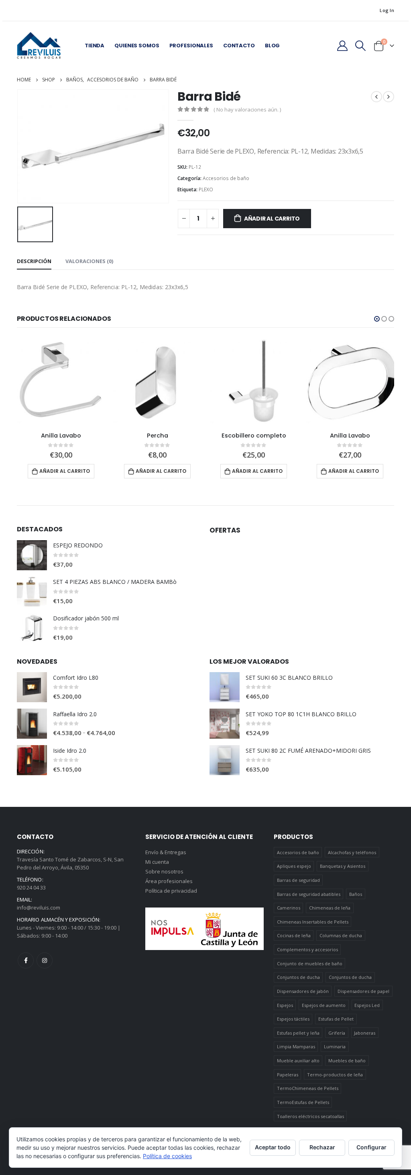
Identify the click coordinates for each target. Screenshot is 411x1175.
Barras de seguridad (298, 880)
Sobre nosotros (164, 871)
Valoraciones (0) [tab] (89, 261)
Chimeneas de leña (329, 908)
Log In (387, 10)
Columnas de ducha (340, 935)
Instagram (45, 960)
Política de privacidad (171, 890)
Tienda (94, 45)
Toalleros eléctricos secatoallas (310, 1116)
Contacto (239, 45)
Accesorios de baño (226, 178)
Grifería (336, 1033)
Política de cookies (167, 1156)
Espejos (285, 1005)
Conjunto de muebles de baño (309, 963)
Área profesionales (169, 881)
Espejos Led (367, 1005)
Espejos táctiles (293, 1019)
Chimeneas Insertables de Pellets (312, 922)
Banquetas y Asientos (342, 866)
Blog (272, 45)
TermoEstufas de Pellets (303, 1102)
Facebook (26, 960)
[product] (61, 381)
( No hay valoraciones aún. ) (247, 109)
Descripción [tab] (34, 261)
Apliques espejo (294, 866)
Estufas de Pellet (336, 1019)
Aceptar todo (273, 1147)
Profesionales (191, 45)
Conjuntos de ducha (298, 977)
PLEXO (206, 189)
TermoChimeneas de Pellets (307, 1088)
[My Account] (342, 46)
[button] (376, 319)
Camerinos (288, 908)
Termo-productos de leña (335, 1075)
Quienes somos (136, 45)
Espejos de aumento (324, 1005)
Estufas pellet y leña (298, 1033)
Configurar (371, 1147)
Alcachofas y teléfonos (352, 852)
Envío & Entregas (165, 852)
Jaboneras (364, 1033)
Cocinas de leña (294, 935)
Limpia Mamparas (296, 1046)
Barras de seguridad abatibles (308, 894)
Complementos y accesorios (307, 949)
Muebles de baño (347, 1061)
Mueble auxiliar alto (298, 1061)
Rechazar (322, 1147)
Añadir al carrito (272, 219)
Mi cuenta (157, 861)
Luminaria (335, 1046)
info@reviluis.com (38, 907)
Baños (355, 894)
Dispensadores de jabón (303, 991)
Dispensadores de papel (363, 991)
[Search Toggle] (360, 46)
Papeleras (287, 1075)
